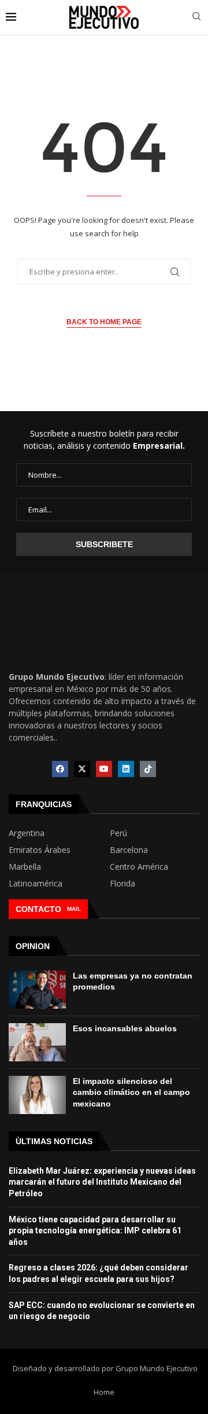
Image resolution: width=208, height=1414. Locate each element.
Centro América (139, 867)
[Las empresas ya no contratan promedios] (37, 989)
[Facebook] (60, 769)
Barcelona (129, 850)
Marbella (25, 867)
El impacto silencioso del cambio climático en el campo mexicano (131, 1092)
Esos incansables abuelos (125, 1028)
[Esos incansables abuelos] (37, 1042)
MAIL (74, 909)
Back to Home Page (104, 322)
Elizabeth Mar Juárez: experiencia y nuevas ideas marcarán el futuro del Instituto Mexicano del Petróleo (102, 1182)
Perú (118, 833)
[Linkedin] (126, 769)
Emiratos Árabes (39, 850)
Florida (122, 884)
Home (104, 1392)
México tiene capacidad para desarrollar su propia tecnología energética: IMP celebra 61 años (95, 1231)
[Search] (196, 17)
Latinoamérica (35, 884)
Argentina (26, 833)
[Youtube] (104, 769)
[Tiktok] (148, 769)
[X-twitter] (82, 769)
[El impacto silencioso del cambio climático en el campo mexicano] (37, 1095)
